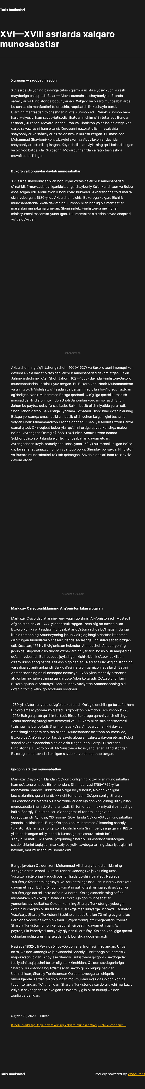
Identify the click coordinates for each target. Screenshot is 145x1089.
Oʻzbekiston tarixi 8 (112, 1025)
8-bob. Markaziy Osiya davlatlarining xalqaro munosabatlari (54, 1025)
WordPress (136, 1074)
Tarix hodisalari (12, 10)
